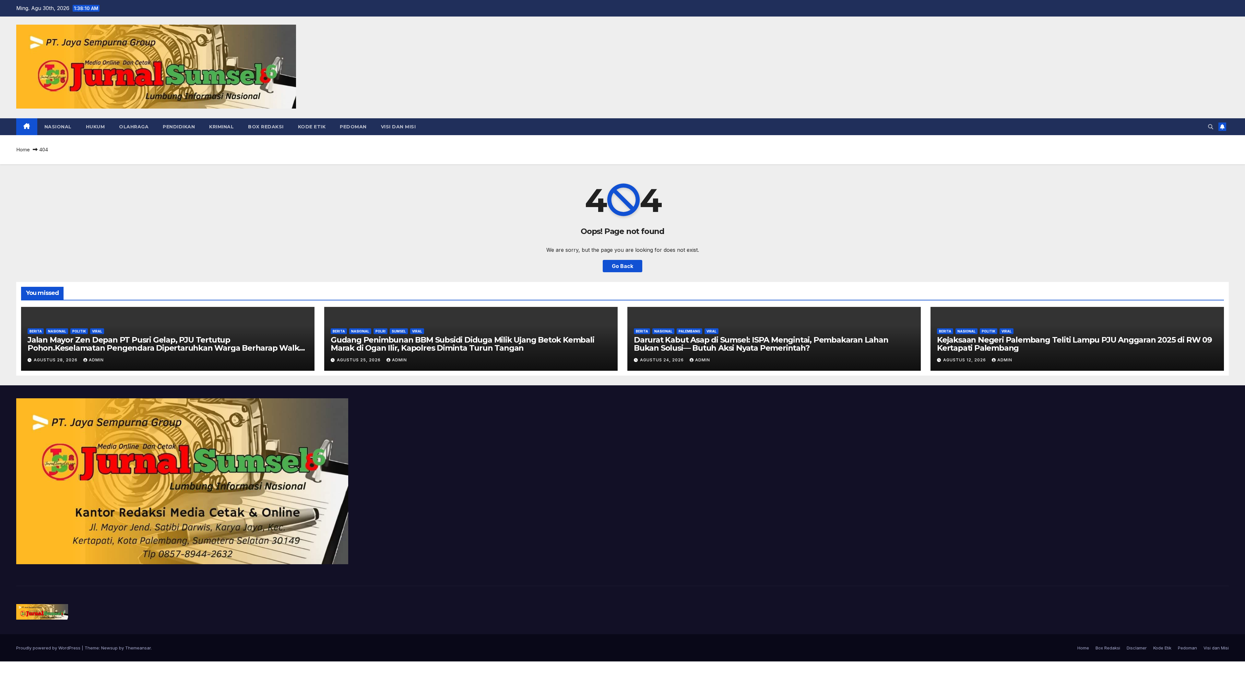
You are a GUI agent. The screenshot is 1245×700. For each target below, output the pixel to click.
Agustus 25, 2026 (359, 359)
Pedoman (353, 127)
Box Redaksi (266, 127)
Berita (36, 331)
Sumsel (399, 331)
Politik (79, 331)
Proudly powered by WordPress (49, 647)
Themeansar (138, 647)
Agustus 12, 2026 (965, 359)
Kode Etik (312, 127)
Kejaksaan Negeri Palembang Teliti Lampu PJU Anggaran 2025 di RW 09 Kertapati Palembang (1074, 344)
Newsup (109, 647)
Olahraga (133, 127)
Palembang (689, 331)
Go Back (622, 266)
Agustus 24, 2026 (662, 359)
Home (23, 149)
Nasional (58, 127)
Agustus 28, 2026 (56, 359)
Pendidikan (179, 127)
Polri (380, 331)
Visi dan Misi (398, 127)
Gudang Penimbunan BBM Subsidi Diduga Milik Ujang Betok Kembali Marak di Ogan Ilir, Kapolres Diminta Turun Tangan (462, 344)
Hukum (95, 127)
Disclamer (1137, 647)
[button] (1210, 126)
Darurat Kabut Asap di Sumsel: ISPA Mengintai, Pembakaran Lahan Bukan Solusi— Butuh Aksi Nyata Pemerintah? (761, 344)
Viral (97, 331)
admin (96, 359)
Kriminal (221, 127)
